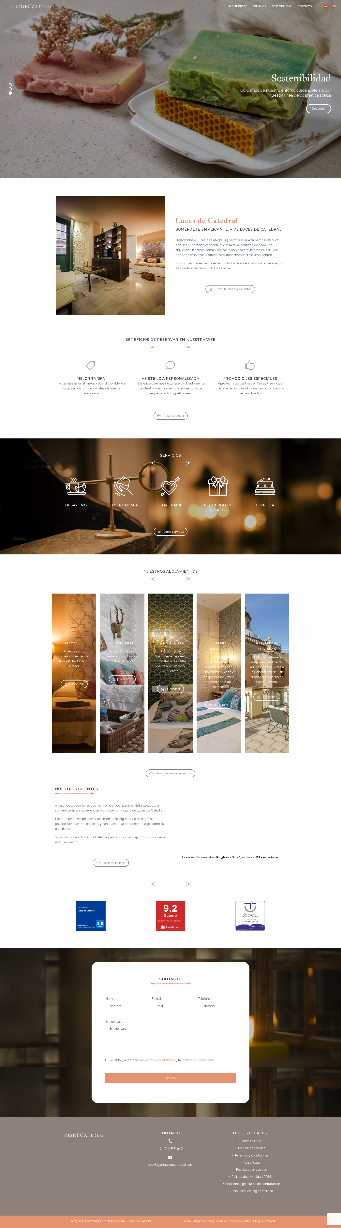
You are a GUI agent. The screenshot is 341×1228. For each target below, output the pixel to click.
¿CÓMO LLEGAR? (313, 108)
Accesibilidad (251, 1141)
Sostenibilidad (282, 6)
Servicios (259, 6)
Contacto (305, 6)
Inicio (187, 1221)
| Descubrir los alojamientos (230, 289)
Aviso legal (251, 1162)
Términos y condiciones (158, 1060)
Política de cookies (251, 1148)
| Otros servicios (170, 531)
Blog (256, 1221)
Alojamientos (238, 6)
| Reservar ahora (170, 416)
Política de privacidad (197, 1060)
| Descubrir (74, 684)
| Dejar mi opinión (110, 863)
